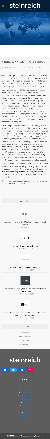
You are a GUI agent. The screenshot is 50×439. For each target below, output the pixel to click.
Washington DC (26, 396)
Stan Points (23, 68)
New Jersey (26, 389)
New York (26, 385)
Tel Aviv (26, 409)
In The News (25, 333)
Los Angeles (26, 392)
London (26, 402)
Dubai (26, 412)
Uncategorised (25, 344)
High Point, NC (26, 399)
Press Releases (25, 337)
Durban (26, 416)
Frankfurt (26, 406)
